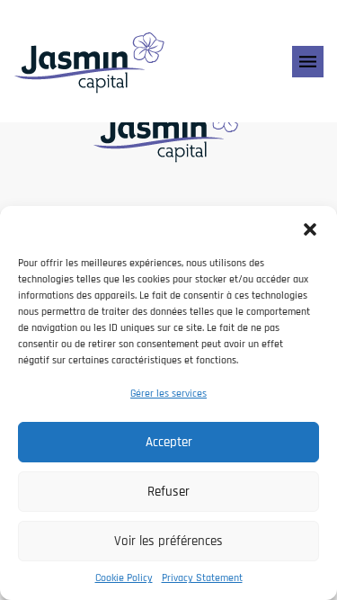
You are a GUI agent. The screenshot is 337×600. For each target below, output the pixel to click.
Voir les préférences (168, 541)
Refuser (168, 491)
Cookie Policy (124, 578)
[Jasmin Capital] (89, 61)
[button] (310, 228)
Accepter (169, 442)
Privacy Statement (202, 578)
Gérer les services (168, 393)
